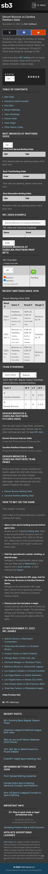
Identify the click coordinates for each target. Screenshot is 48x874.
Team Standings (11, 114)
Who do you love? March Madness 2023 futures (22, 740)
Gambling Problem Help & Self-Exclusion (24, 827)
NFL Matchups (12, 702)
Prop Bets (9, 105)
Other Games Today (13, 127)
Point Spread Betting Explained (20, 776)
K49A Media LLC (10, 842)
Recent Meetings (12, 110)
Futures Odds (10, 118)
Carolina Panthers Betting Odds (19, 495)
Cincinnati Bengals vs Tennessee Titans (22, 662)
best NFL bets (36, 432)
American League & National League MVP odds (22, 731)
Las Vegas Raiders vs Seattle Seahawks (22, 675)
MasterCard (30, 563)
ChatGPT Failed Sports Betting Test (22, 758)
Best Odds (9, 97)
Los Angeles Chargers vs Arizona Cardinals (24, 671)
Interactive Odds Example (16, 101)
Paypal (20, 570)
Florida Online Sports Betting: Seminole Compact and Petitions (21, 784)
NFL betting (24, 57)
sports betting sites (30, 531)
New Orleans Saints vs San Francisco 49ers (24, 684)
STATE (9, 74)
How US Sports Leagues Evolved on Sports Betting (22, 793)
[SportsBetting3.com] (6, 5)
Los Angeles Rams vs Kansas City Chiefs (23, 679)
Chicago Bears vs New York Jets (19, 658)
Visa (15, 563)
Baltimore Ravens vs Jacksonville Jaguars (23, 666)
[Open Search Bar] (34, 5)
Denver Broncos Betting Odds (18, 491)
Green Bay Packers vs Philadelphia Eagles (23, 688)
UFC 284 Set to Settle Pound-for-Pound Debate (21, 750)
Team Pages (10, 123)
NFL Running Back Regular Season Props (22, 721)
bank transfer (24, 567)
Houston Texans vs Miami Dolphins (20, 653)
